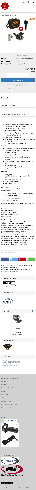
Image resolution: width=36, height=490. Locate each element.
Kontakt (3, 391)
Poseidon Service (8, 351)
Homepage (4, 271)
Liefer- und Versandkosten (9, 388)
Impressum (4, 384)
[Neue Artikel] (32, 311)
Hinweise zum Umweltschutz (9, 408)
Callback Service (6, 401)
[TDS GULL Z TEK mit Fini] (18, 30)
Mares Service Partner (11, 287)
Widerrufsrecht (5, 394)
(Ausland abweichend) (28, 58)
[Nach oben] (4, 487)
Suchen (3, 381)
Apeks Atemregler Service (10, 365)
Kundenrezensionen (8, 252)
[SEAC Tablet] (18, 320)
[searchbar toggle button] (23, 2)
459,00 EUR (18, 332)
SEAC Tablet (18, 329)
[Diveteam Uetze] (4, 6)
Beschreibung (6, 98)
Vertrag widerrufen (7, 483)
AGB (2, 398)
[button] (4, 75)
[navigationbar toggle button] (33, 2)
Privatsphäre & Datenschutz (9, 404)
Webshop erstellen (11, 488)
